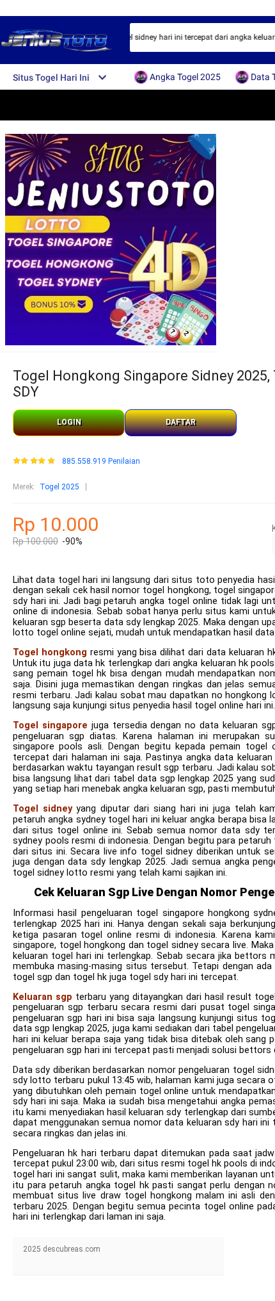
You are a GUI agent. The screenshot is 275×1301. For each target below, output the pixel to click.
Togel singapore (50, 725)
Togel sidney (42, 808)
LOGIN (69, 422)
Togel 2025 (59, 486)
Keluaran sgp (42, 997)
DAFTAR (181, 422)
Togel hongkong (50, 652)
